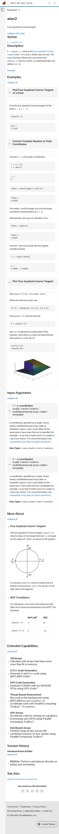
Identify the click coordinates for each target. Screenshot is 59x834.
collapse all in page (16, 33)
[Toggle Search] (49, 3)
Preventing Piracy (14, 811)
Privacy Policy (39, 807)
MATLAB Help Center (21, 3)
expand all (12, 651)
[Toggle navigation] (13, 10)
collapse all (12, 82)
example (11, 70)
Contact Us (47, 811)
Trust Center (12, 807)
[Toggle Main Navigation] (54, 3)
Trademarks (25, 807)
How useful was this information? (32, 786)
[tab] (32, 92)
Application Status (32, 811)
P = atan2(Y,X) (14, 42)
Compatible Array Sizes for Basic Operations (30, 442)
